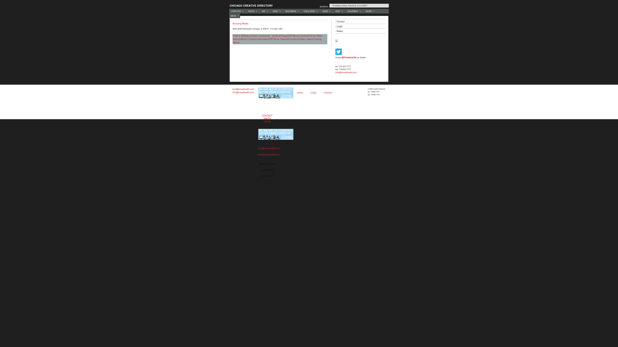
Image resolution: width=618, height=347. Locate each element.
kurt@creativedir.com (243, 89)
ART (263, 11)
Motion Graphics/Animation (254, 39)
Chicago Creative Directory (251, 5)
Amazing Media (240, 23)
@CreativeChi (349, 57)
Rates (340, 31)
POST (337, 11)
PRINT (274, 11)
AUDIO (324, 11)
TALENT (368, 11)
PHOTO (251, 11)
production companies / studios (263, 35)
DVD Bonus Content (298, 35)
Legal (339, 26)
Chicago (283, 35)
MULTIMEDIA (290, 11)
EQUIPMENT (352, 11)
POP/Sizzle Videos (277, 39)
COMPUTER (235, 11)
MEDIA (232, 15)
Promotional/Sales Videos (300, 39)
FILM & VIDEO (308, 11)
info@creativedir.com (346, 72)
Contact (341, 21)
